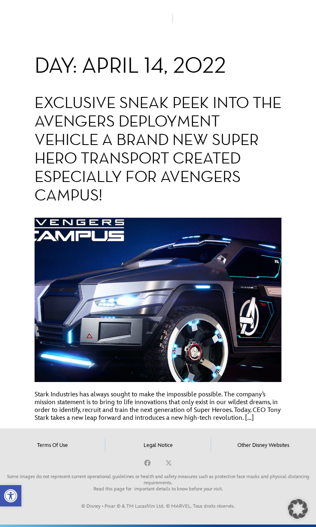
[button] (10, 495)
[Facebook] (147, 462)
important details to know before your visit (178, 489)
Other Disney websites (263, 445)
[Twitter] (168, 462)
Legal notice (158, 445)
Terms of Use (52, 445)
